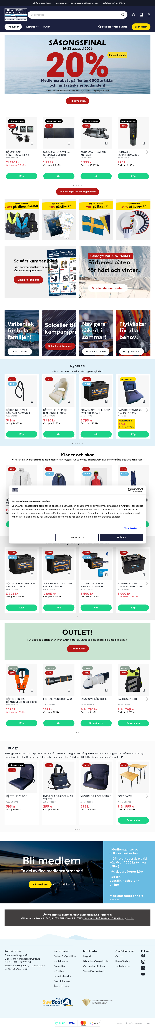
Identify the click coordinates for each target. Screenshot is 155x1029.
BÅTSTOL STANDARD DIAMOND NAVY (130, 411)
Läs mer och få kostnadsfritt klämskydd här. (109, 918)
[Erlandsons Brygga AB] (16, 14)
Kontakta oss (61, 961)
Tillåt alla (121, 537)
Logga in (87, 956)
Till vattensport (20, 351)
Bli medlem (141, 26)
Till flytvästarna (131, 351)
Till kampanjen (77, 100)
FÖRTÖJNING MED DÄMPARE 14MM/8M (18, 411)
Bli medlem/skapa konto (96, 961)
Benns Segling (122, 961)
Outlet (46, 26)
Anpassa (75, 537)
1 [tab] (74, 185)
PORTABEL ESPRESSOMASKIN (128, 153)
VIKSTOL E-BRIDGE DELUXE (96, 796)
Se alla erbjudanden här (108, 288)
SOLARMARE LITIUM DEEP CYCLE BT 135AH (58, 585)
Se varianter (96, 723)
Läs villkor (64, 884)
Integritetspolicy (62, 976)
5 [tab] (82, 443)
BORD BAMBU (125, 796)
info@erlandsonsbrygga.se (26, 958)
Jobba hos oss (122, 966)
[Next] (147, 152)
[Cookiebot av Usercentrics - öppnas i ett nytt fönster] (130, 490)
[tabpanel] (21, 148)
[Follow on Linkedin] (144, 968)
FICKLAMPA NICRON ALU (57, 698)
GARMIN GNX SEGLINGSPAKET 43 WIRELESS (17, 154)
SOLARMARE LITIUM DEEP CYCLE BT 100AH (95, 411)
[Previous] (8, 152)
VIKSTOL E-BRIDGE (16, 796)
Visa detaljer (130, 528)
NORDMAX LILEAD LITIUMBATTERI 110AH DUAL (130, 586)
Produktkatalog (62, 981)
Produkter (13, 26)
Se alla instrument (96, 351)
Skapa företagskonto (94, 971)
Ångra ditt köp (61, 986)
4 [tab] (81, 185)
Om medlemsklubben (94, 966)
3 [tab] (79, 185)
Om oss (119, 956)
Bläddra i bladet (28, 279)
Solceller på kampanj (60, 346)
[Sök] (123, 15)
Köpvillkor (59, 971)
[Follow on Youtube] (144, 974)
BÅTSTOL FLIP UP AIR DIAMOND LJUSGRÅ (55, 411)
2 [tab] (76, 185)
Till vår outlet (77, 648)
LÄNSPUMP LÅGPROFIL (94, 698)
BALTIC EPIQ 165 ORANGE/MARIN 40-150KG (21, 700)
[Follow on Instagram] (144, 962)
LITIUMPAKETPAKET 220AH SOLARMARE (92, 585)
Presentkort (60, 966)
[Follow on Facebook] (144, 955)
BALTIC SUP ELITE (128, 698)
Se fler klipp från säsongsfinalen (77, 191)
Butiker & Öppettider (65, 956)
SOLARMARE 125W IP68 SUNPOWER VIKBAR (56, 153)
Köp (21, 176)
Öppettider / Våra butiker (112, 26)
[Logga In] (133, 14)
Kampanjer (32, 26)
